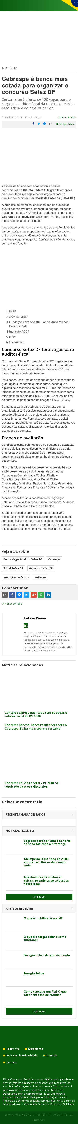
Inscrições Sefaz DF (16, 577)
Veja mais (39, 897)
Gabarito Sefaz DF (40, 568)
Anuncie (52, 1055)
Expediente (35, 1048)
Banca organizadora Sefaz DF (22, 559)
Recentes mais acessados (25, 814)
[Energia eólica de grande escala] (13, 959)
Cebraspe (54, 559)
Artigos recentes (19, 909)
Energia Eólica (34, 973)
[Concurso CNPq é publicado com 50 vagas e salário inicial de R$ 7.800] (39, 707)
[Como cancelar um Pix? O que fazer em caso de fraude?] (13, 996)
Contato (11, 1062)
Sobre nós (12, 1048)
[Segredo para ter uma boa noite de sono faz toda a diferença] (13, 845)
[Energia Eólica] (13, 977)
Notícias (10, 68)
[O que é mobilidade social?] (13, 922)
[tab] (39, 814)
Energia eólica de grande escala (47, 955)
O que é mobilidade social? (43, 918)
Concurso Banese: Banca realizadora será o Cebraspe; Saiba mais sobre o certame (36, 726)
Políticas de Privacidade (22, 1055)
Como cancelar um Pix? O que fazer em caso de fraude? (45, 993)
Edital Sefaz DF (13, 568)
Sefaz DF (40, 577)
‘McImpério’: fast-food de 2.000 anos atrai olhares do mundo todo (46, 862)
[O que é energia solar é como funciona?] (13, 941)
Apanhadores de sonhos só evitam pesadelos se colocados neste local (46, 880)
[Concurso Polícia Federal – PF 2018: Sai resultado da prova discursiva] (39, 777)
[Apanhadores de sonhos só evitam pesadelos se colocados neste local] (13, 881)
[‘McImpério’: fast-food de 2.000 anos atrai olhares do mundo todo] (13, 863)
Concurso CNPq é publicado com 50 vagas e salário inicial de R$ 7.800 (36, 714)
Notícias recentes (20, 831)
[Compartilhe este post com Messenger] (45, 124)
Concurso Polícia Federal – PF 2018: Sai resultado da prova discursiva (32, 784)
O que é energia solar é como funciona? (45, 938)
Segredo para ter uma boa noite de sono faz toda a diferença (47, 842)
